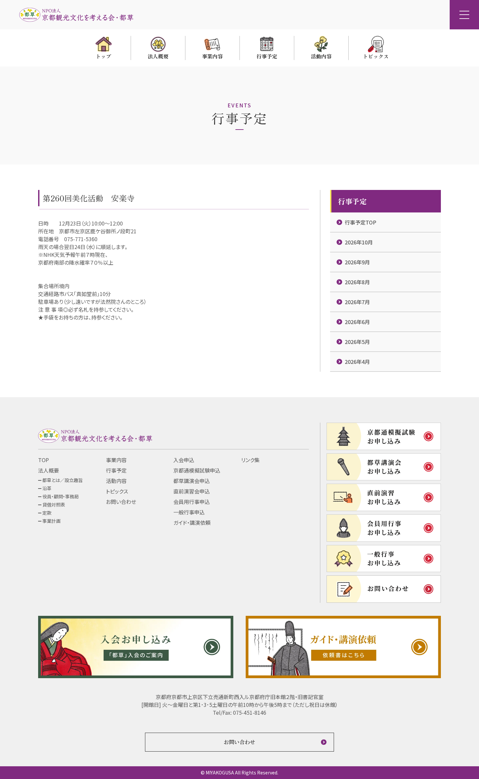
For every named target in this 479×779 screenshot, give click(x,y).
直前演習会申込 (191, 491)
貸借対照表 (53, 504)
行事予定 (116, 470)
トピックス (117, 491)
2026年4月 (357, 362)
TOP (43, 460)
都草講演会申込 (191, 481)
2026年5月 (357, 342)
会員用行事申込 (191, 502)
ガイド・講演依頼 (191, 522)
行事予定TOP (360, 222)
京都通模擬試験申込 (196, 470)
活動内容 (116, 481)
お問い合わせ (121, 502)
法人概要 (48, 470)
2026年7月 (357, 302)
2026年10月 (359, 242)
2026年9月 (357, 262)
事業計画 (51, 521)
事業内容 (116, 460)
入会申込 (183, 460)
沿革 (46, 488)
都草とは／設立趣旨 (62, 480)
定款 (46, 512)
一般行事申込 (189, 512)
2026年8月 (357, 282)
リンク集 (250, 460)
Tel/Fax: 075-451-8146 (239, 712)
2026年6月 (357, 322)
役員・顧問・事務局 (60, 496)
